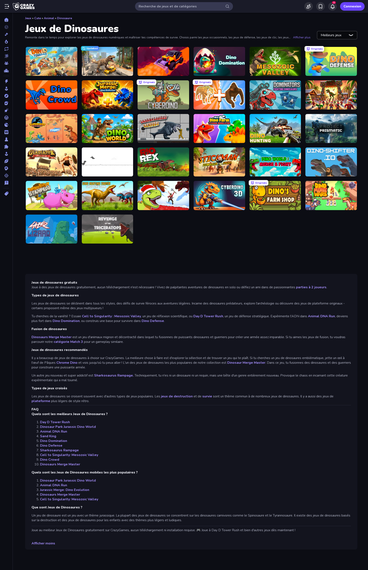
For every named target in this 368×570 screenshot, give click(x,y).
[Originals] (6, 56)
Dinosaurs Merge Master (52, 337)
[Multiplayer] (6, 63)
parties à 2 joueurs (311, 287)
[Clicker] (6, 110)
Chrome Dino (67, 362)
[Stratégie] (6, 168)
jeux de (167, 396)
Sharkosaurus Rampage (59, 450)
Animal (49, 18)
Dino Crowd (49, 459)
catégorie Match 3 (68, 341)
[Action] (6, 81)
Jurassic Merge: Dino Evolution (64, 490)
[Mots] (6, 132)
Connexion (352, 6)
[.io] (6, 124)
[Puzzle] (6, 146)
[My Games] (320, 6)
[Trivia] (6, 182)
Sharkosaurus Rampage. (114, 375)
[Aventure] (6, 96)
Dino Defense (153, 321)
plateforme (41, 401)
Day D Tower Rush (208, 316)
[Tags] (6, 193)
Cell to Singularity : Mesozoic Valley (111, 316)
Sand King (48, 436)
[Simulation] (6, 153)
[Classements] (6, 70)
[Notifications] (332, 6)
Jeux (28, 18)
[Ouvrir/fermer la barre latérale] (7, 6)
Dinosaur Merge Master (246, 362)
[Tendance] (6, 41)
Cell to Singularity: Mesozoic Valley (69, 455)
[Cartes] (6, 103)
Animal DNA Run (321, 316)
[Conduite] (6, 117)
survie (207, 396)
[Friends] (308, 6)
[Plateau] (6, 139)
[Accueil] (6, 19)
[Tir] (6, 175)
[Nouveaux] (6, 34)
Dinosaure (64, 18)
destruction (183, 396)
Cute (37, 18)
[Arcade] (6, 88)
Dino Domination (66, 321)
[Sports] (6, 161)
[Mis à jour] (6, 48)
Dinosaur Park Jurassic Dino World (68, 426)
